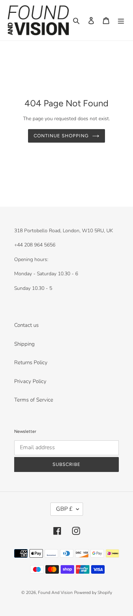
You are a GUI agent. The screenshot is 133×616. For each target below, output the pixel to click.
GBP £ (64, 509)
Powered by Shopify (93, 592)
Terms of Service (33, 399)
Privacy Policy (30, 381)
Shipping (24, 343)
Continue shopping (61, 135)
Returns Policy (31, 362)
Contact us (26, 325)
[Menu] (120, 20)
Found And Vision (55, 592)
